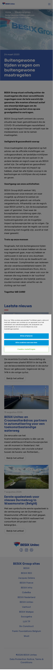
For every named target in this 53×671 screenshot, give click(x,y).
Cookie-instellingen (26, 349)
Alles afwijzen (26, 336)
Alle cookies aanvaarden (26, 342)
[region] (26, 334)
